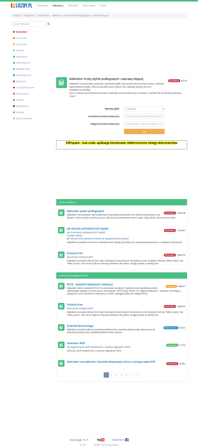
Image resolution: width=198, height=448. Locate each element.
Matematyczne (23, 75)
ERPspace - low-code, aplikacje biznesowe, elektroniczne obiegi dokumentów (121, 143)
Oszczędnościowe (24, 87)
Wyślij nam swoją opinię (106, 444)
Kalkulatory (57, 5)
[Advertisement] (121, 43)
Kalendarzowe (22, 68)
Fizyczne (20, 50)
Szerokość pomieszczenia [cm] (103, 116)
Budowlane (21, 31)
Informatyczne (23, 62)
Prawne (19, 99)
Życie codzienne (23, 118)
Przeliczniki (42, 5)
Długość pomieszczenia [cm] (104, 123)
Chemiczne (21, 38)
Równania (73, 5)
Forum (103, 5)
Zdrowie (19, 112)
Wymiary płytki (112, 108)
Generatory (21, 56)
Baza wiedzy (89, 5)
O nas (83, 444)
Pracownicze (22, 93)
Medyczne (20, 81)
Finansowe (21, 44)
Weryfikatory (22, 106)
